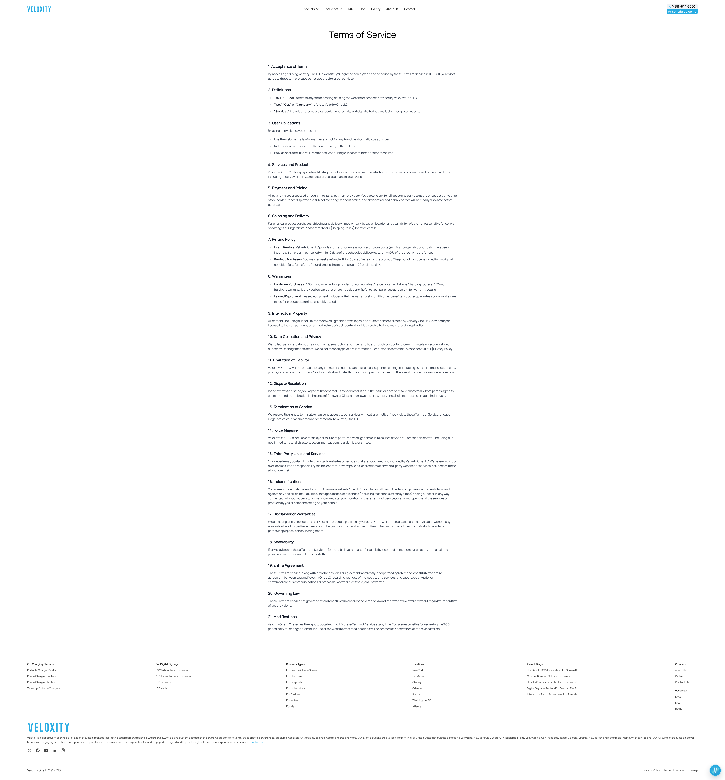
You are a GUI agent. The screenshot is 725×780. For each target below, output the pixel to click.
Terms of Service (674, 770)
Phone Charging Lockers (41, 676)
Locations (418, 664)
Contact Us (682, 682)
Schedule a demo (684, 11)
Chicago (417, 682)
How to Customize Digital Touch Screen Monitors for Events (553, 682)
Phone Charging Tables (41, 682)
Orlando (417, 688)
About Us (392, 9)
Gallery (375, 9)
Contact (409, 9)
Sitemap (693, 770)
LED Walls (161, 688)
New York (417, 670)
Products (309, 9)
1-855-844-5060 (683, 6)
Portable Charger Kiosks (41, 670)
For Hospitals (294, 682)
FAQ (350, 9)
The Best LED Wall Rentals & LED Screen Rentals (553, 670)
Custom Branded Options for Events (548, 676)
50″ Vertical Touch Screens (172, 670)
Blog (362, 9)
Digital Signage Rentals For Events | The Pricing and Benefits (553, 688)
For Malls (291, 706)
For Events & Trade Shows (301, 670)
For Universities (295, 688)
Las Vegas (418, 676)
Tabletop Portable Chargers (43, 688)
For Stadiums (294, 676)
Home (678, 708)
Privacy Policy (652, 770)
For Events (331, 9)
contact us (257, 742)
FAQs (678, 696)
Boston (416, 694)
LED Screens (163, 682)
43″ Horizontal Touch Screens (173, 676)
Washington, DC (422, 700)
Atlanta (416, 706)
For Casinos (293, 694)
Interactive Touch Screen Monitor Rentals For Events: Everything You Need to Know (553, 694)
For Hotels (292, 700)
